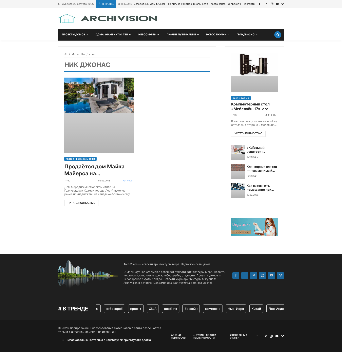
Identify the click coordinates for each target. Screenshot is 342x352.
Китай (253, 309)
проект (133, 309)
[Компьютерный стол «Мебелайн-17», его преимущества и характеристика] (254, 72)
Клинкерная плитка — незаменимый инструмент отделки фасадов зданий (262, 169)
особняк (167, 309)
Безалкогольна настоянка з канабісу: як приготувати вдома (108, 340)
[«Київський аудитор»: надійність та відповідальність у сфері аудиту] (238, 152)
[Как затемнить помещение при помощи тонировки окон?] (238, 190)
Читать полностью (81, 202)
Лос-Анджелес (277, 309)
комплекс (210, 309)
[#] (259, 3)
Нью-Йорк (233, 309)
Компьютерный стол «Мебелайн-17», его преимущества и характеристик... (250, 107)
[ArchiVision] (107, 18)
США (150, 309)
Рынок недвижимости (80, 159)
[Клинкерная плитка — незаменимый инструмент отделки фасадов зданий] (238, 171)
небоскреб (111, 309)
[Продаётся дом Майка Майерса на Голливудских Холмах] (99, 115)
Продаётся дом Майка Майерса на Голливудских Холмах (94, 170)
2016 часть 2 (241, 98)
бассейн (188, 309)
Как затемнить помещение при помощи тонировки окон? (262, 188)
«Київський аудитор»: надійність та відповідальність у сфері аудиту (261, 150)
